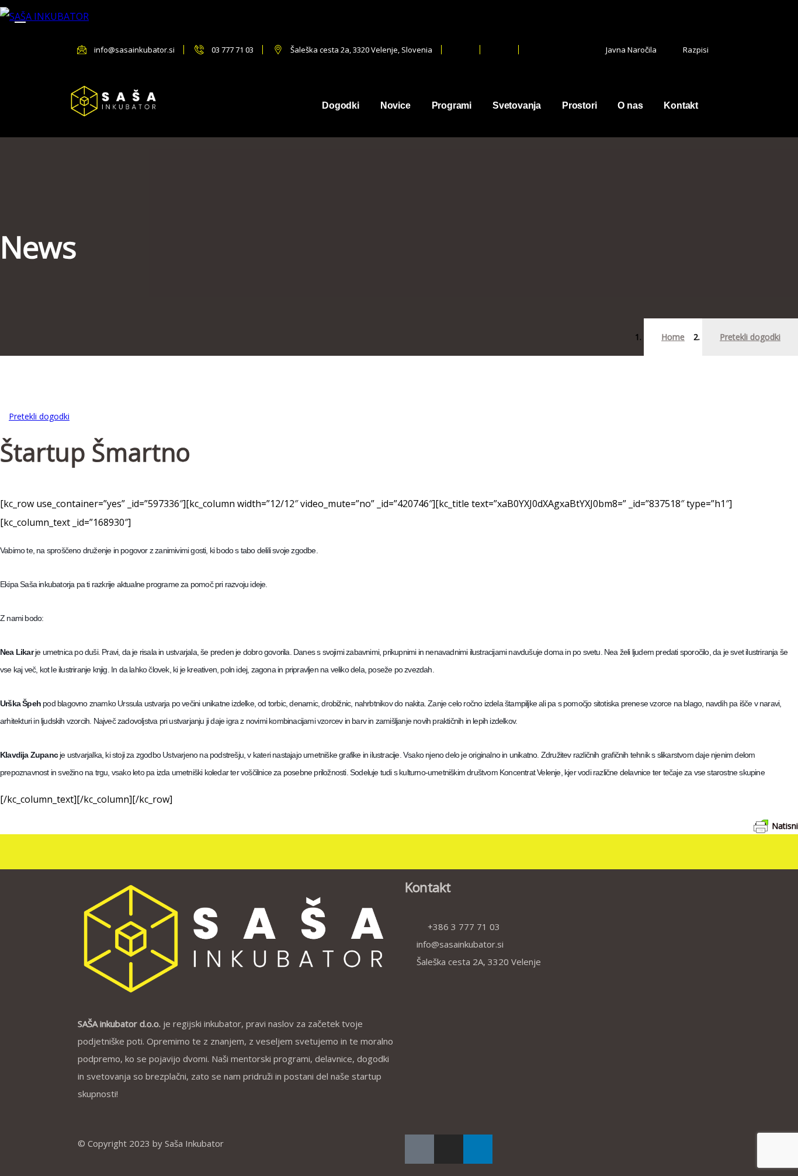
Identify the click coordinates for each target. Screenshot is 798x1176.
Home (673, 336)
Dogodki (340, 105)
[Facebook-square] (419, 1149)
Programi (451, 105)
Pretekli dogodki (750, 336)
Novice (395, 105)
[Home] (116, 101)
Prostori (579, 105)
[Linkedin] (477, 1149)
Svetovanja (516, 105)
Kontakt (681, 105)
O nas (630, 105)
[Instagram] (448, 1149)
